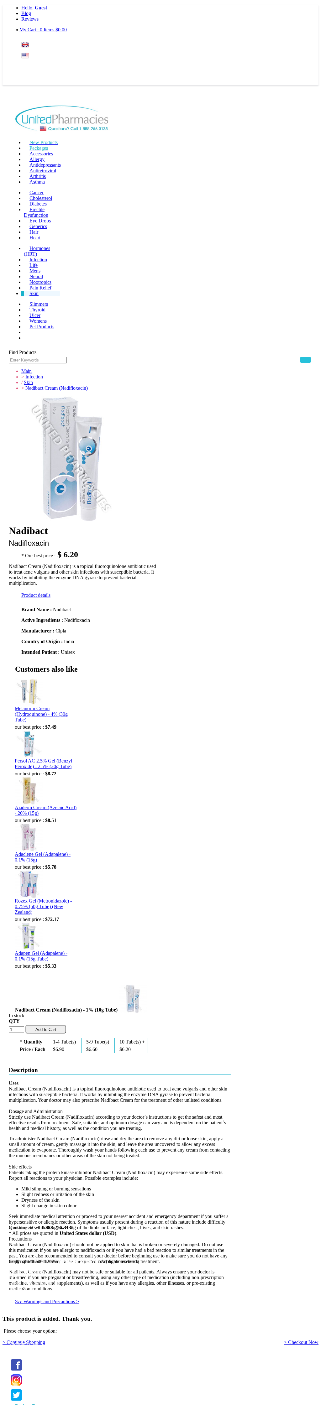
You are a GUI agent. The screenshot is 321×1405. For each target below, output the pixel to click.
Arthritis (37, 176)
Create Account (36, 79)
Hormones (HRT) (37, 251)
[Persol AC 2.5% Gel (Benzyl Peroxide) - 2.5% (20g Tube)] (29, 744)
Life (33, 265)
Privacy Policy (23, 1294)
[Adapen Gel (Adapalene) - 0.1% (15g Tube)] (29, 936)
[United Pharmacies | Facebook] (16, 1370)
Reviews (30, 19)
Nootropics (40, 282)
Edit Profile (20, 1321)
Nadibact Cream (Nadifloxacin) (56, 388)
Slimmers (38, 304)
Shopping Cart (23, 1344)
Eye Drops (40, 220)
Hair (33, 232)
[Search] (305, 360)
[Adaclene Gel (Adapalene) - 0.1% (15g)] (29, 837)
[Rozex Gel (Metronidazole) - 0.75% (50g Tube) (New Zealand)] (29, 884)
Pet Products (41, 326)
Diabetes (38, 203)
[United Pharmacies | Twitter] (16, 1400)
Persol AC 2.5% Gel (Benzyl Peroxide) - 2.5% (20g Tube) (43, 763)
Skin (34, 293)
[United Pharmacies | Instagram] (16, 1385)
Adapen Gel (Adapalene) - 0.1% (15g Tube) (41, 955)
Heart (34, 237)
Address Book (23, 1327)
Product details (35, 595)
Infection (38, 259)
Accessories (41, 153)
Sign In (32, 67)
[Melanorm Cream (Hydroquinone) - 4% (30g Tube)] (29, 692)
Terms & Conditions (29, 1288)
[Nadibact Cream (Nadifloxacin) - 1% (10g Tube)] (133, 997)
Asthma (37, 182)
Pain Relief (40, 287)
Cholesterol (40, 198)
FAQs (15, 1277)
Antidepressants (45, 165)
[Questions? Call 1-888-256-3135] (62, 119)
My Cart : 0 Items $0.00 (43, 29)
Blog (26, 13)
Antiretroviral (42, 170)
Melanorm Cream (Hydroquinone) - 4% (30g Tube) (41, 714)
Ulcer (34, 315)
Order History (22, 1332)
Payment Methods (27, 1271)
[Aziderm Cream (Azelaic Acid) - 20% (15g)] (29, 791)
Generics (38, 226)
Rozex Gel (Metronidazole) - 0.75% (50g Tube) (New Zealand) (43, 906)
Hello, (34, 7)
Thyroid (37, 309)
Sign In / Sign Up (26, 1316)
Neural (36, 276)
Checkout (18, 1349)
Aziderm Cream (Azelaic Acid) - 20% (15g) (45, 810)
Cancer (36, 192)
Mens (34, 270)
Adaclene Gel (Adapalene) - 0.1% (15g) (43, 856)
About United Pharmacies (34, 1283)
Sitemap (17, 1300)
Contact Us (20, 1305)
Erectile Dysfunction (36, 212)
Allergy (37, 159)
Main (26, 371)
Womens (38, 321)
